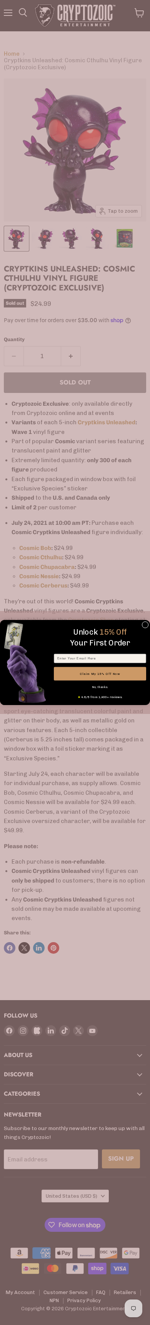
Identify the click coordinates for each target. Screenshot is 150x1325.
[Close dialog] (145, 625)
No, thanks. (100, 687)
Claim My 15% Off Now (100, 674)
